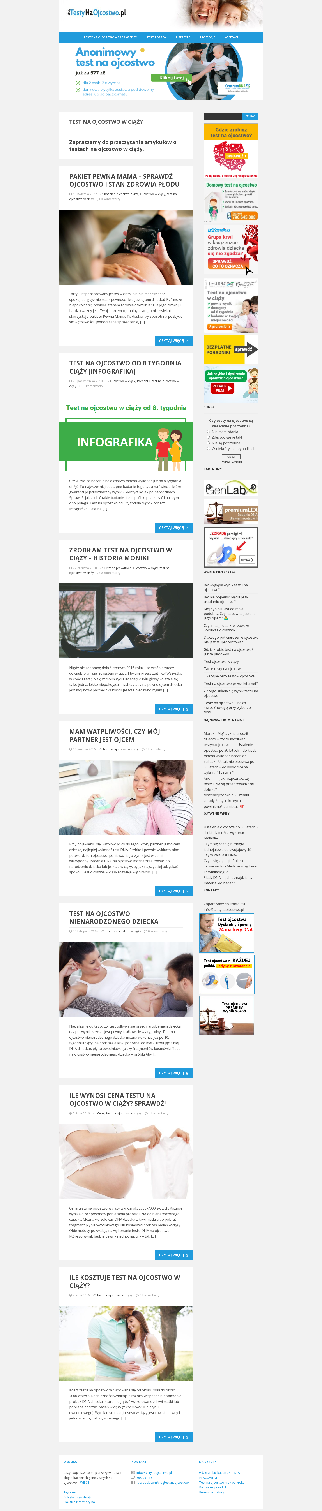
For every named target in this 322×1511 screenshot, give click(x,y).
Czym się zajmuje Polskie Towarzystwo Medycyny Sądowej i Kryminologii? (230, 866)
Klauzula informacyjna (79, 1502)
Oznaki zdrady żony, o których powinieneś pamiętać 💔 (226, 801)
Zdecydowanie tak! (227, 437)
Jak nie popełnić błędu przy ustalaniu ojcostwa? (226, 599)
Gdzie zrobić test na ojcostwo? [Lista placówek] (228, 651)
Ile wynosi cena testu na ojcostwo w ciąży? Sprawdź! (117, 1099)
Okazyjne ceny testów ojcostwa (229, 676)
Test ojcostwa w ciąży (221, 661)
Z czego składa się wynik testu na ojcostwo (231, 693)
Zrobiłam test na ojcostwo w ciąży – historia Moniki (120, 554)
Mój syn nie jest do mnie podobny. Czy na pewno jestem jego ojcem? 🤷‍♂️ (229, 614)
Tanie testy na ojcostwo (223, 668)
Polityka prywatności (78, 1497)
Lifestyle (183, 37)
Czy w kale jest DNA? (220, 855)
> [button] (253, 487)
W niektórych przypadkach (233, 448)
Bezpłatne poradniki (213, 1487)
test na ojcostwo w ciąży (120, 749)
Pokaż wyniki (231, 462)
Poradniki (143, 381)
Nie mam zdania (225, 431)
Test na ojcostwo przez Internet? (231, 683)
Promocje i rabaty (212, 1492)
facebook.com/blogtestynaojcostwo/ (162, 1482)
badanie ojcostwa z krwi (121, 194)
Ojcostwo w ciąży (152, 194)
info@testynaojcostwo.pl (154, 1472)
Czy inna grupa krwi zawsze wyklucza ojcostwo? (226, 628)
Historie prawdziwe (117, 568)
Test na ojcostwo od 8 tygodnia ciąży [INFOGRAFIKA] (125, 367)
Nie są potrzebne (226, 443)
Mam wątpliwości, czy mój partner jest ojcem (114, 735)
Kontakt (232, 37)
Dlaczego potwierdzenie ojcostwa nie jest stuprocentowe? (231, 639)
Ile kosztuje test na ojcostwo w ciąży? (124, 1281)
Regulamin (71, 1492)
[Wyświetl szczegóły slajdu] (231, 488)
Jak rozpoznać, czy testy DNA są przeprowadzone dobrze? (229, 784)
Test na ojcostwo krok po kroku (221, 1482)
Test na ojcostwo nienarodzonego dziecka (113, 917)
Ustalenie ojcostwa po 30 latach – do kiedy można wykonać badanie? (230, 750)
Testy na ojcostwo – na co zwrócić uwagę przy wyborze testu (227, 707)
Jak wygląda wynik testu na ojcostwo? (226, 587)
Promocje (207, 37)
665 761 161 (145, 1478)
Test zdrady (156, 37)
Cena (100, 1113)
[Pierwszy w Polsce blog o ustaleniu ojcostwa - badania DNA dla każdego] (161, 28)
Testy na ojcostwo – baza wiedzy (110, 37)
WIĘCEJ (85, 1482)
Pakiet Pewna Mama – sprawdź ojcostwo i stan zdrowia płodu (124, 180)
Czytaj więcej (172, 340)
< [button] (209, 487)
